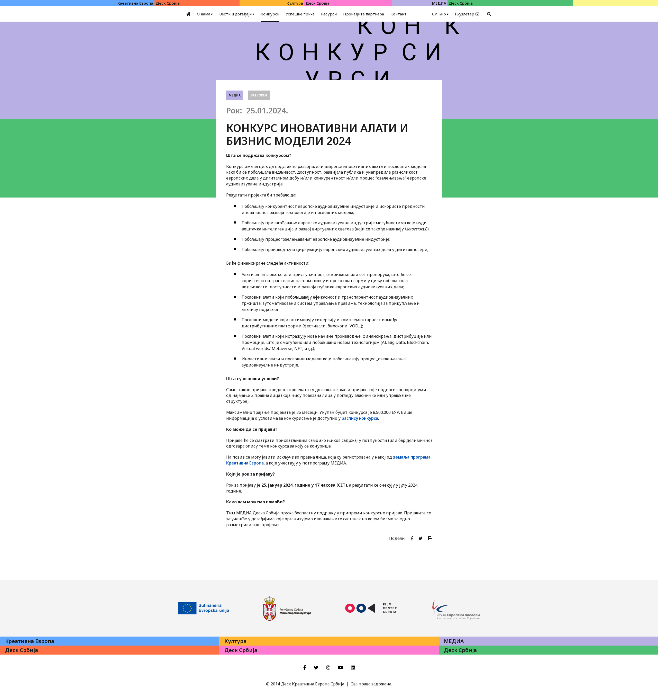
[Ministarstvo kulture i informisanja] (287, 608)
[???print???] (430, 538)
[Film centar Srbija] (371, 608)
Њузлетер (464, 13)
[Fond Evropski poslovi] (454, 608)
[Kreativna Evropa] (204, 608)
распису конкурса (360, 418)
